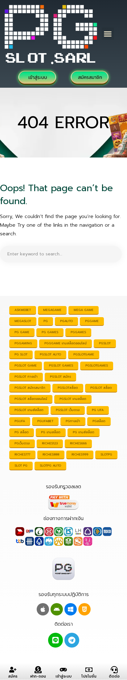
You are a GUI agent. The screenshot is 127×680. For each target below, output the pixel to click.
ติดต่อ (114, 676)
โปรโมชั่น (88, 676)
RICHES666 (78, 443)
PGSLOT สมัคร (60, 376)
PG (45, 321)
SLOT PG (20, 465)
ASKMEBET (22, 310)
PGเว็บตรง (22, 443)
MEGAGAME (52, 310)
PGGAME (92, 321)
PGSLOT (105, 343)
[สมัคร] (12, 669)
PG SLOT (20, 354)
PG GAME (21, 332)
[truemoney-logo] (63, 502)
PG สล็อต (21, 432)
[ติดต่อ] (114, 669)
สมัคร (13, 676)
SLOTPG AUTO (50, 465)
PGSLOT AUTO (50, 354)
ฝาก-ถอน (38, 676)
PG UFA (98, 410)
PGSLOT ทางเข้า (26, 376)
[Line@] (55, 640)
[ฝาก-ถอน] (38, 669)
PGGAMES (78, 332)
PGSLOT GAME (25, 365)
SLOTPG (106, 454)
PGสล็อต (98, 421)
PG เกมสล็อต (50, 432)
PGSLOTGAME (83, 354)
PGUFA (19, 421)
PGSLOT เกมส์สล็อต (28, 410)
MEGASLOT (22, 321)
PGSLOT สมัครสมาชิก (29, 387)
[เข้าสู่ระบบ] (63, 669)
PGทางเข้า (73, 421)
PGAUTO (66, 321)
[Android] (57, 609)
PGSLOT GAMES (61, 365)
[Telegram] (71, 640)
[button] (108, 33)
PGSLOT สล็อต (101, 387)
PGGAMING (23, 343)
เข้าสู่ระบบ (63, 676)
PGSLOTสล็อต (68, 387)
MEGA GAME (83, 310)
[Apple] (43, 609)
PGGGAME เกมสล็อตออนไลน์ (65, 343)
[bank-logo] (63, 536)
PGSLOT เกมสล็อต (72, 399)
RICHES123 (50, 443)
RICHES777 (22, 454)
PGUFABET (45, 421)
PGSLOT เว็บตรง (68, 410)
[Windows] (70, 609)
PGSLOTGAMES (96, 365)
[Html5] (84, 609)
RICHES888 (51, 454)
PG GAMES (50, 332)
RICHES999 (80, 454)
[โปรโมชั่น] (88, 669)
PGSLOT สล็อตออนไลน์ (30, 399)
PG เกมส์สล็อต (83, 432)
